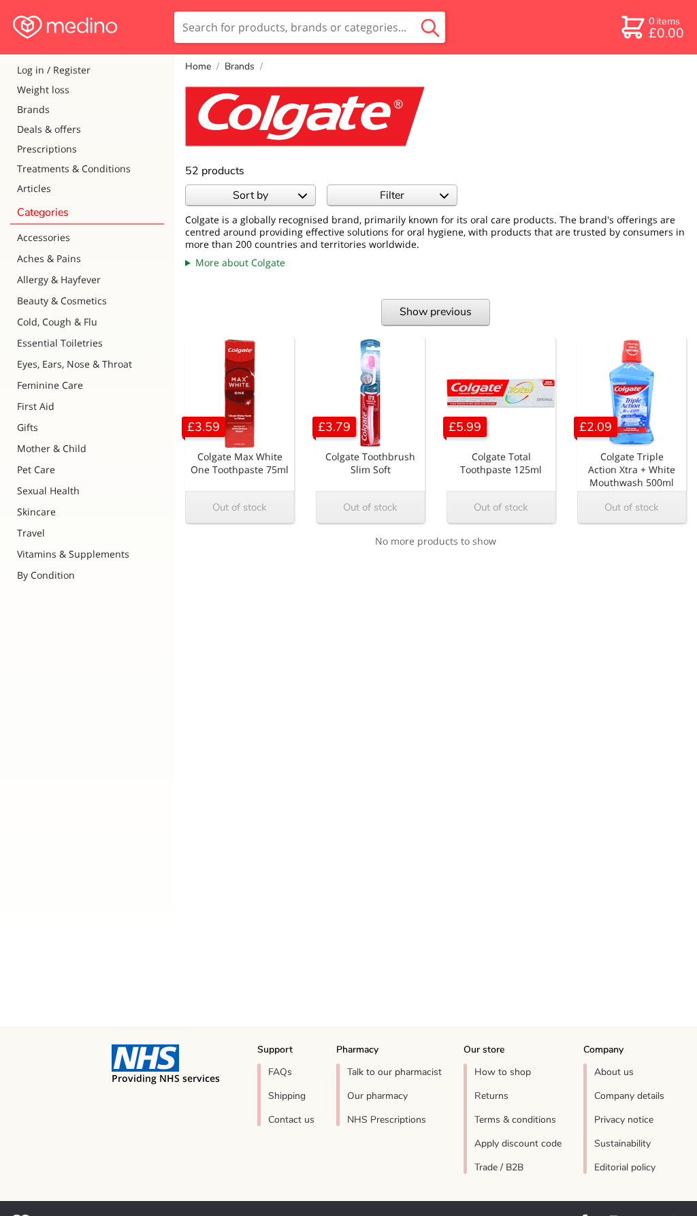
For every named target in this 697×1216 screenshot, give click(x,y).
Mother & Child (51, 448)
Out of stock (239, 507)
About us (614, 1072)
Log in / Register (54, 69)
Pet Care (36, 469)
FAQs (280, 1072)
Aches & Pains (49, 258)
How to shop (502, 1072)
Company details (629, 1095)
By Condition (46, 575)
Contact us (291, 1119)
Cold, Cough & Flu (57, 321)
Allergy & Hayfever (59, 279)
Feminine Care (50, 385)
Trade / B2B (498, 1167)
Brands (33, 109)
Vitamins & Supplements (73, 553)
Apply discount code (518, 1143)
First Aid (35, 406)
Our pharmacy (377, 1095)
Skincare (36, 511)
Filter (392, 195)
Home (198, 66)
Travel (31, 532)
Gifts (27, 427)
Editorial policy (624, 1167)
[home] (86, 27)
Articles (34, 188)
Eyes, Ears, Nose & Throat (74, 363)
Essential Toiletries (60, 342)
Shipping (287, 1095)
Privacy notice (623, 1119)
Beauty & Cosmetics (62, 300)
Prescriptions (47, 148)
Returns (491, 1095)
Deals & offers (49, 129)
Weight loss (43, 89)
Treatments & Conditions (74, 168)
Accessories (43, 237)
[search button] (430, 27)
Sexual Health (48, 490)
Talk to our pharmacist (394, 1072)
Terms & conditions (515, 1119)
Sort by (250, 195)
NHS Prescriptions (386, 1119)
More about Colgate (240, 262)
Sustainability (622, 1143)
